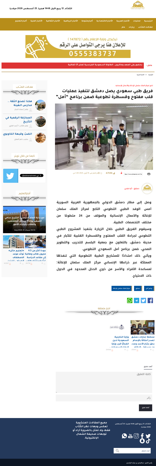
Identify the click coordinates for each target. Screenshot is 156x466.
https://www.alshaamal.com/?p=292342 (133, 174)
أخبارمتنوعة (87, 21)
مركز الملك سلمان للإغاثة (121, 288)
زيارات (132, 27)
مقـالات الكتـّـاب (145, 27)
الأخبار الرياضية (71, 21)
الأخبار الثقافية (53, 21)
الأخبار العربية (122, 21)
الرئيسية (148, 21)
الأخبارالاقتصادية (104, 21)
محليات (136, 21)
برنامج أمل (149, 288)
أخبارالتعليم (21, 21)
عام (123, 27)
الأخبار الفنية (36, 21)
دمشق (138, 288)
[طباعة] (149, 174)
